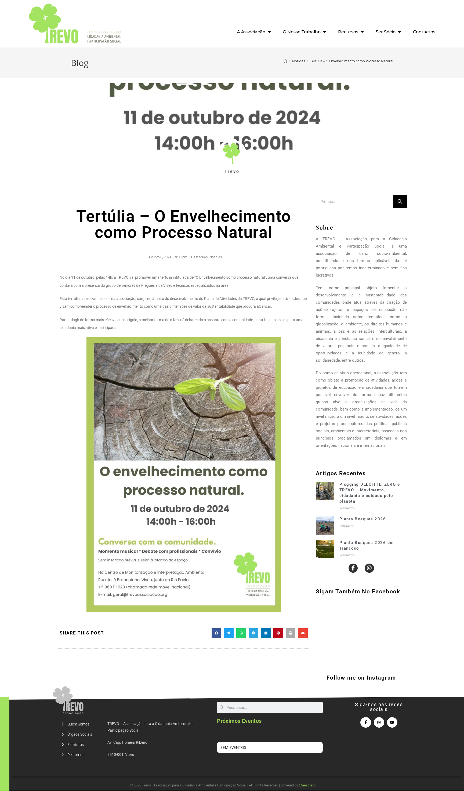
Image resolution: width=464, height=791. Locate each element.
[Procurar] (400, 201)
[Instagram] (369, 568)
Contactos (424, 31)
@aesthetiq (307, 785)
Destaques (199, 257)
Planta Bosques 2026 (362, 519)
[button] (216, 633)
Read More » (347, 508)
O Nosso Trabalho (302, 31)
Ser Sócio (386, 31)
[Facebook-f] (353, 568)
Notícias (215, 257)
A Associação (251, 31)
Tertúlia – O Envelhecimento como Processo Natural (351, 61)
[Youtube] (392, 722)
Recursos (348, 31)
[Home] (285, 61)
